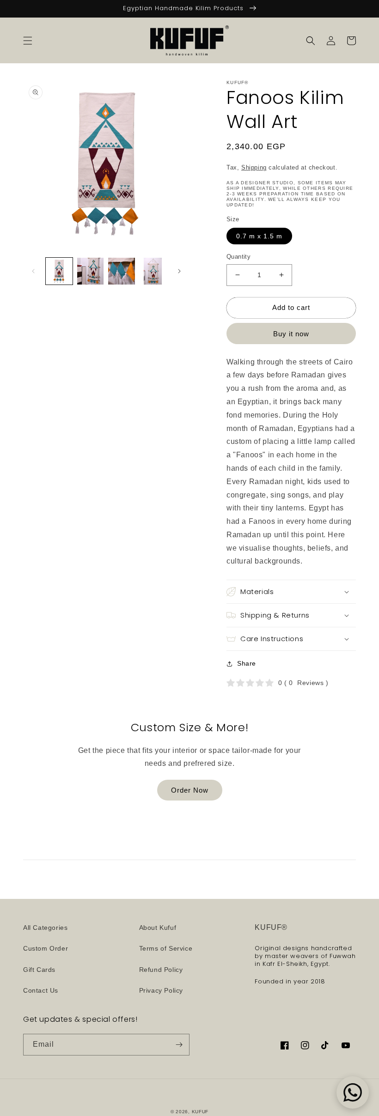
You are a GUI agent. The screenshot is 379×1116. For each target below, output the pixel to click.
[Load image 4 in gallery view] (153, 271)
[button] (28, 40)
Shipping (254, 167)
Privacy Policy (161, 990)
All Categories (45, 927)
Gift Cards (39, 969)
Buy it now (291, 334)
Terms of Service (166, 948)
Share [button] (246, 663)
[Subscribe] (179, 1044)
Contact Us (40, 990)
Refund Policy (161, 969)
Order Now (189, 790)
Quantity (238, 256)
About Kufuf (158, 927)
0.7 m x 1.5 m (259, 236)
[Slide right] (179, 271)
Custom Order (45, 948)
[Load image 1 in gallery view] (59, 271)
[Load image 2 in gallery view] (90, 271)
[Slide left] (33, 271)
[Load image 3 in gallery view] (121, 271)
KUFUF (200, 1111)
